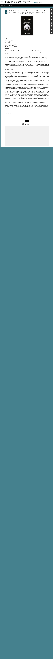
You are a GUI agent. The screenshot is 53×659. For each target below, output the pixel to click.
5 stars (26, 118)
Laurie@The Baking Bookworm (32, 117)
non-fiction (30, 118)
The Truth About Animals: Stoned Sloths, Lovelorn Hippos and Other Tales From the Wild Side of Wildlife (27, 12)
